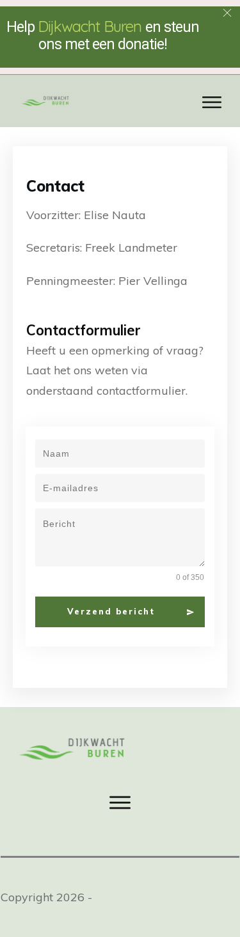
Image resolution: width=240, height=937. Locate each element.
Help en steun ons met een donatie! (102, 36)
